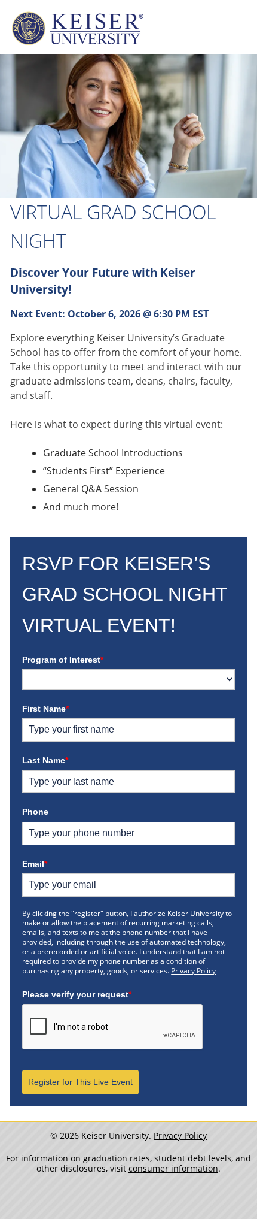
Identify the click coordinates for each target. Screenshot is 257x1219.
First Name (45, 708)
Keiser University (77, 28)
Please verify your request (76, 994)
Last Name (45, 760)
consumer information (173, 1168)
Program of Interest (62, 659)
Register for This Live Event (80, 1082)
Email (34, 864)
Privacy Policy (193, 971)
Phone (35, 811)
